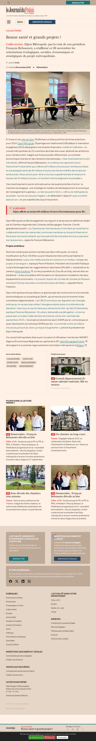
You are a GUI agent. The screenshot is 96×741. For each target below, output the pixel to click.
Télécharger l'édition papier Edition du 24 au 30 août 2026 (18, 689)
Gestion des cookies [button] (59, 638)
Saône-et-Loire (57, 608)
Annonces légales (67, 559)
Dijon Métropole (26, 143)
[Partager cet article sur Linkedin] (77, 729)
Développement (28, 363)
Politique (10, 633)
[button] (9, 22)
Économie (11, 366)
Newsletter (78, 3)
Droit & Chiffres (12, 644)
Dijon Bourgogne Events (72, 341)
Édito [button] (20, 22)
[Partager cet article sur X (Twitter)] (68, 729)
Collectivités (13, 30)
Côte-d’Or (27, 359)
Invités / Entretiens (14, 625)
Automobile (11, 617)
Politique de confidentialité (62, 631)
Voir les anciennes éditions (17, 695)
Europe (9, 613)
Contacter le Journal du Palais (63, 623)
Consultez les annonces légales (19, 656)
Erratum (54, 635)
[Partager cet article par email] (82, 729)
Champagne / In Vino (14, 605)
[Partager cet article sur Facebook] (72, 729)
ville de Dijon (27, 139)
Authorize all (37, 737)
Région (80, 345)
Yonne (53, 612)
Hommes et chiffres (14, 598)
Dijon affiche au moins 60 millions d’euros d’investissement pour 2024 (49, 211)
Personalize (62, 737)
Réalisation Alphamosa (15, 708)
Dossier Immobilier (14, 621)
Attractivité (12, 363)
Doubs (54, 604)
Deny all (50, 737)
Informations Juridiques (16, 636)
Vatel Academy (22, 271)
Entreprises (11, 601)
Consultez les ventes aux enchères (20, 671)
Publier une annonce (14, 659)
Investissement (26, 366)
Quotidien (10, 640)
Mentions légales (58, 627)
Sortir (8, 629)
